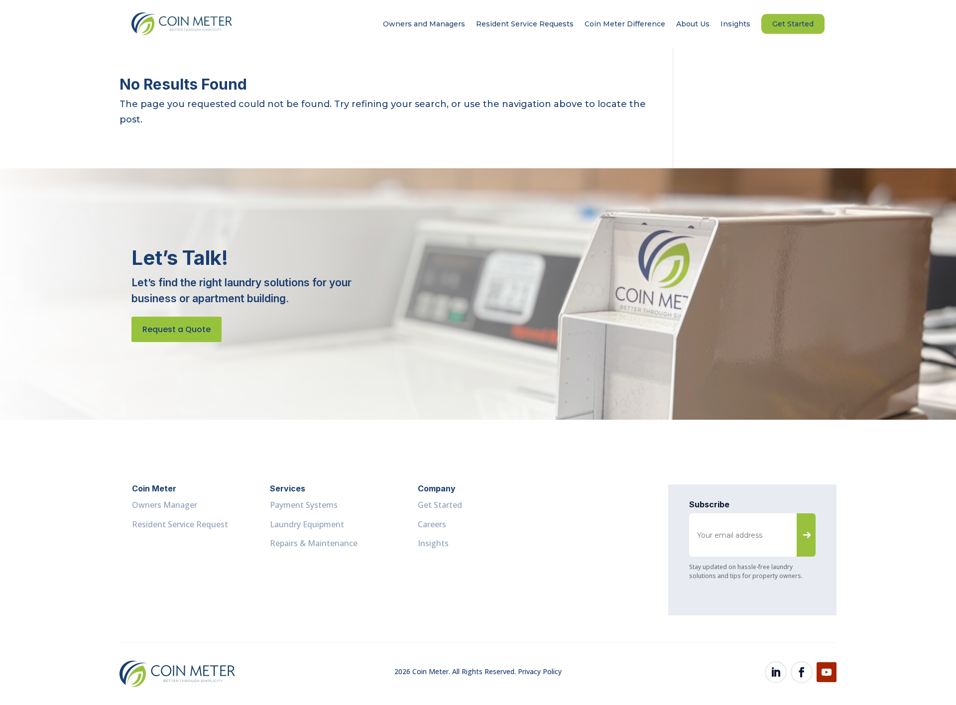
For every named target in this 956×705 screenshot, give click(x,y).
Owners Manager (164, 504)
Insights (735, 23)
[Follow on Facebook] (802, 672)
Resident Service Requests (525, 23)
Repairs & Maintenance (314, 543)
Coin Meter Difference (625, 23)
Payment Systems (304, 504)
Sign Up (807, 534)
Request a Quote (176, 329)
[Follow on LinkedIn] (776, 672)
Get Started (793, 23)
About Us (693, 23)
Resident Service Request (180, 524)
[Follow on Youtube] (826, 672)
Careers (432, 524)
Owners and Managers (424, 23)
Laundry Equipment (307, 524)
